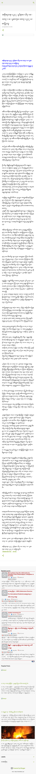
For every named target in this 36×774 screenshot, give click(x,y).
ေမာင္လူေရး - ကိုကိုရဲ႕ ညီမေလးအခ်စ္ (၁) (12, 712)
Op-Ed (14, 551)
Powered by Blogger (19, 768)
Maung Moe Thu (7, 551)
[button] (3, 30)
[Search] (34, 3)
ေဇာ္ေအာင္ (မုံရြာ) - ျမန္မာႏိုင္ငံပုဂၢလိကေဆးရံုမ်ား (14, 683)
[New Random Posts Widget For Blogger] (33, 661)
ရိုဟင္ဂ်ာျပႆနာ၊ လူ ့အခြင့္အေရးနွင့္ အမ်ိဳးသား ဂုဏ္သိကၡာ (15, 740)
